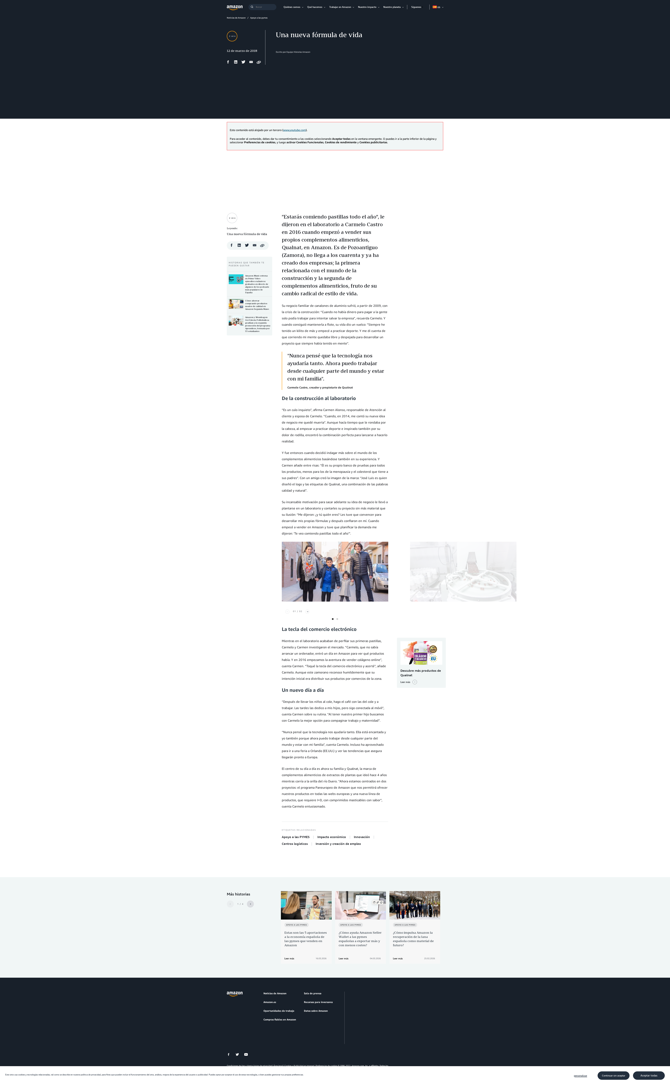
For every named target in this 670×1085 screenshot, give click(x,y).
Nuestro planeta (392, 6)
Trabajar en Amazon (340, 6)
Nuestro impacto (367, 6)
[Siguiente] (307, 612)
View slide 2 (337, 619)
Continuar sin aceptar (613, 1075)
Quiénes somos (292, 6)
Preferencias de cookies (326, 1065)
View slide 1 (333, 619)
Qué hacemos (314, 6)
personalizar (580, 1075)
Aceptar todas (649, 1075)
